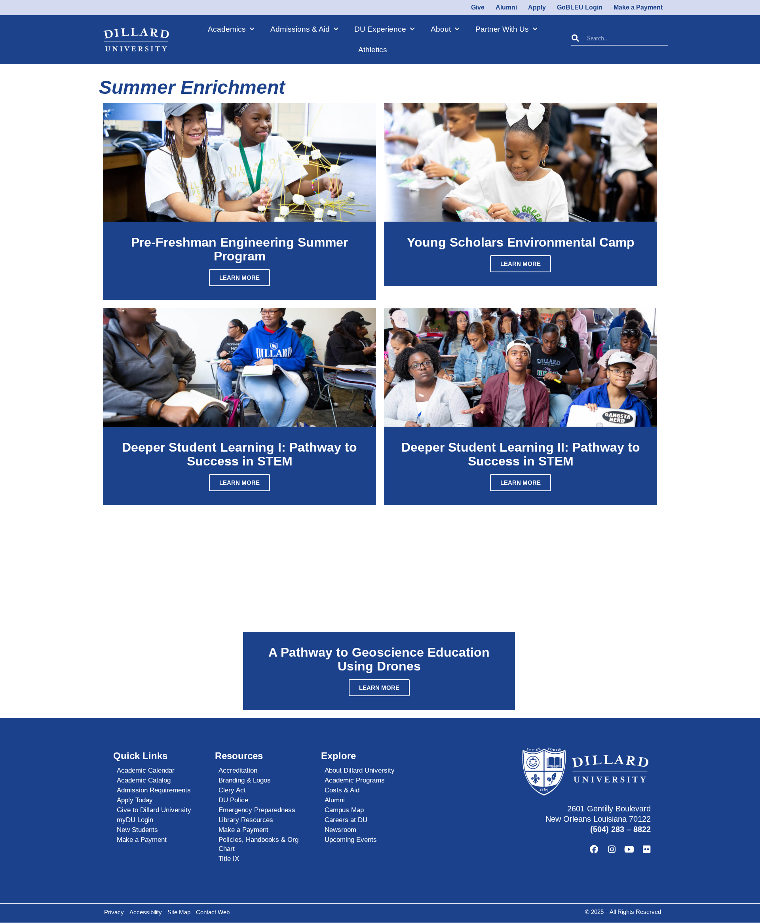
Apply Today (135, 800)
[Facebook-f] (594, 849)
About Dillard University (360, 770)
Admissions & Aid (300, 29)
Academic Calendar (146, 770)
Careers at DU (346, 820)
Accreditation (237, 770)
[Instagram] (611, 849)
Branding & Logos (244, 780)
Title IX (228, 858)
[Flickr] (646, 849)
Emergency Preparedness (256, 810)
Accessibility (145, 912)
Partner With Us (502, 29)
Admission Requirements (154, 790)
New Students (137, 830)
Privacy (114, 912)
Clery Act (232, 790)
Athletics (372, 50)
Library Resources (245, 820)
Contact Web (213, 912)
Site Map (178, 912)
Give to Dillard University (154, 810)
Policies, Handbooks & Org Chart (258, 844)
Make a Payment (142, 839)
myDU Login (135, 820)
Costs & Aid (342, 790)
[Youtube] (629, 849)
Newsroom (340, 830)
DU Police (233, 800)
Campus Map (344, 810)
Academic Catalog (144, 780)
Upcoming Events (351, 839)
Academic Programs (355, 780)
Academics (227, 29)
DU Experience (380, 29)
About (441, 29)
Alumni (335, 800)
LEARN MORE (239, 277)
